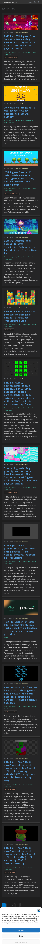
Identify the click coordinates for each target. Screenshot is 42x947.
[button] (39, 910)
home (30, 2)
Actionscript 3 (9, 120)
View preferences (21, 942)
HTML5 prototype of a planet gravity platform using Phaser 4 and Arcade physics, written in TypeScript (19, 551)
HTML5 (19, 52)
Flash (18, 120)
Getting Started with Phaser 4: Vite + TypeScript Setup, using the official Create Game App (20, 247)
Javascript (26, 52)
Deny (21, 936)
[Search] (34, 2)
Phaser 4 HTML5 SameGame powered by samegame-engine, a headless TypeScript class (19, 316)
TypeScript (8, 54)
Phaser (34, 52)
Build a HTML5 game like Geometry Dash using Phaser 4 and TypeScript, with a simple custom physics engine (20, 42)
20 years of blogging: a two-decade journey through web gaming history (19, 112)
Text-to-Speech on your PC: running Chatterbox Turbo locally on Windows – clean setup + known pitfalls (20, 628)
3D (4, 784)
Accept (21, 930)
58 (17, 905)
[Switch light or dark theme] (38, 2)
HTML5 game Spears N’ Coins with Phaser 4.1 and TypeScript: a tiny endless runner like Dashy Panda (19, 178)
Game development (10, 52)
